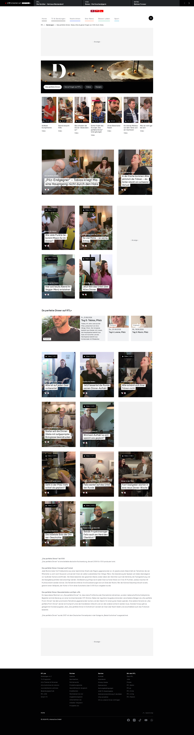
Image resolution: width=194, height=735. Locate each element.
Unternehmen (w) (75, 700)
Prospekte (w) (74, 706)
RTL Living (130, 694)
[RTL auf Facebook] (128, 720)
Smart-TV (44, 697)
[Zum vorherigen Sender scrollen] (184, 3)
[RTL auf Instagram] (134, 720)
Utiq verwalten (103, 697)
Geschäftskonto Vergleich (78, 688)
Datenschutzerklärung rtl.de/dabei (110, 694)
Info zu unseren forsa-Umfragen (109, 700)
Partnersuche (74, 682)
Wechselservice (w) (76, 694)
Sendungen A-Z (46, 676)
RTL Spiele (130, 685)
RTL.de (43, 673)
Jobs (128, 679)
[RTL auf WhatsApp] (151, 720)
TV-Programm (45, 679)
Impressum (102, 679)
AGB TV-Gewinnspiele (105, 691)
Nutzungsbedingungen (105, 688)
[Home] (97, 11)
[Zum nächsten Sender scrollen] (189, 3)
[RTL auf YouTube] (146, 720)
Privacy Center (103, 682)
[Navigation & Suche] (151, 18)
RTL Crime (130, 691)
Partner (72, 673)
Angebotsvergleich (76, 697)
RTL (42, 25)
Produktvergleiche (75, 685)
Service (100, 673)
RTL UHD (44, 694)
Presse (129, 682)
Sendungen (50, 25)
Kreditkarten (73, 691)
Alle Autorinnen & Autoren (50, 685)
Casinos (72, 676)
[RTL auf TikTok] (140, 720)
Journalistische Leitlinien (49, 688)
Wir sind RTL (131, 673)
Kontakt (101, 676)
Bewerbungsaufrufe (47, 691)
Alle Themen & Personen (49, 682)
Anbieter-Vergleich (76, 703)
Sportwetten (73, 679)
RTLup (129, 688)
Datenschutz (102, 685)
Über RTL (130, 676)
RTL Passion (131, 697)
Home (43, 713)
